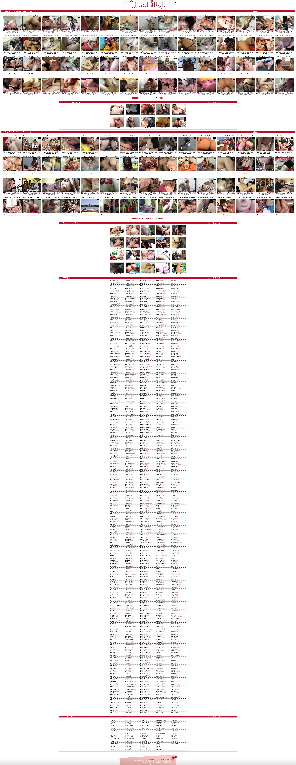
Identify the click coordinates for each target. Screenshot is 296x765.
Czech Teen (127, 540)
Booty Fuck (127, 309)
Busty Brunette (128, 390)
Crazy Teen (127, 500)
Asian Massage (113, 468)
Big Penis (112, 612)
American (226, 73)
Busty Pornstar (128, 401)
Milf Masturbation (159, 429)
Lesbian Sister (143, 712)
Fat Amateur (127, 657)
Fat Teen (127, 675)
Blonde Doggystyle (114, 694)
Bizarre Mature (113, 633)
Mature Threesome (159, 403)
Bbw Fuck (112, 519)
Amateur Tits (112, 374)
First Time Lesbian (144, 280)
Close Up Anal (128, 447)
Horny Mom (142, 451)
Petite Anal (158, 581)
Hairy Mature (143, 396)
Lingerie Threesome (160, 325)
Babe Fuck (112, 503)
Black (131, 153)
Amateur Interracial (114, 338)
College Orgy (128, 469)
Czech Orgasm (128, 539)
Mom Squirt (158, 481)
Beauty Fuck (112, 547)
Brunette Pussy (128, 364)
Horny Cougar (143, 442)
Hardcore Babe (143, 409)
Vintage (97, 172)
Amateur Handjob (113, 335)
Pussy (268, 32)
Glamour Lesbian (144, 341)
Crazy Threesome (129, 502)
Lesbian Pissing (143, 691)
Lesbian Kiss (143, 660)
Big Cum (112, 597)
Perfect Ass (158, 573)
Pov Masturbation (159, 623)
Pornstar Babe (159, 600)
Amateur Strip (113, 366)
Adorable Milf (113, 286)
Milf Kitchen (158, 427)
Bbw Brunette (113, 518)
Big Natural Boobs (114, 608)
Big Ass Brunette (113, 568)
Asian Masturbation (114, 469)
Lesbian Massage (144, 667)
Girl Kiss (142, 329)
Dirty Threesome (128, 574)
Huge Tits (142, 476)
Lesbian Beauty (143, 620)
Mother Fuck (158, 492)
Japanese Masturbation (145, 532)
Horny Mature (143, 448)
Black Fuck (112, 649)
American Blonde (113, 398)
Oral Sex (157, 532)
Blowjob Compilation (129, 298)
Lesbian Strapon (159, 293)
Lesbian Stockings (159, 291)
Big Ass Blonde (113, 566)
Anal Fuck (112, 417)
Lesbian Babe (143, 615)
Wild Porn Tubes (178, 235)
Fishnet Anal (143, 283)
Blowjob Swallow (128, 301)
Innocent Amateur (144, 479)
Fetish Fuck (127, 692)
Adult (163, 248)
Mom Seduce (158, 477)
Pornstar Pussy (159, 613)
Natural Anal (158, 500)
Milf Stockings (158, 447)
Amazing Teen (113, 395)
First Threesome (128, 712)
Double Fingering (129, 584)
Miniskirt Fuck (158, 460)
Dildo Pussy (127, 552)
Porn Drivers (178, 127)
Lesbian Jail (142, 658)
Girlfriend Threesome (144, 337)
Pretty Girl (158, 636)
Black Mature (112, 652)
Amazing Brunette (113, 385)
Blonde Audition (113, 678)
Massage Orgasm (159, 332)
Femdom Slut (128, 688)
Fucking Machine (144, 309)
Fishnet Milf (142, 286)
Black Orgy (112, 658)
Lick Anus (158, 316)
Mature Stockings (159, 398)
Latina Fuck (142, 584)
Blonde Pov (127, 283)
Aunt (58, 214)
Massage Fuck (159, 329)
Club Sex (127, 460)
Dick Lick (127, 548)
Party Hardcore (159, 569)
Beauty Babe (112, 542)
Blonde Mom (112, 712)
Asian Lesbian (113, 466)
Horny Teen (142, 458)
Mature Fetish (158, 362)
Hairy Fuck (142, 388)
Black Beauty (112, 641)
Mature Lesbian (159, 379)
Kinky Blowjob (143, 547)
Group (152, 152)
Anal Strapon (112, 432)
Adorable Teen (113, 290)
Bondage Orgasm (129, 304)
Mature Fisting (158, 364)
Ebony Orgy (127, 633)
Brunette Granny (128, 351)
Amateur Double (113, 325)
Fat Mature (127, 668)
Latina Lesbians (143, 589)
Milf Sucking (158, 450)
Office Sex (158, 523)
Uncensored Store (148, 235)
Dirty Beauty (127, 558)
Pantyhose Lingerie (160, 563)
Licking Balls (158, 319)
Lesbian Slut (158, 282)
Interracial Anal (143, 489)
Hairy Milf (142, 398)
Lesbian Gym (143, 654)
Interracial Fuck (143, 500)
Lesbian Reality (143, 700)
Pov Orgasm (158, 626)
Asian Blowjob (113, 451)
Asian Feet (112, 458)
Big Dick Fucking (113, 603)
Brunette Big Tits (128, 333)
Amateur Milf (112, 343)
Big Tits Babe (113, 615)
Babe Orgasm (113, 505)
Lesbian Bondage (144, 623)
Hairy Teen (142, 401)
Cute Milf (127, 526)
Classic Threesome (129, 440)
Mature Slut (158, 393)
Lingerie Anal (158, 320)
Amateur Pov (112, 354)
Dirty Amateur (128, 555)
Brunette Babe (128, 329)
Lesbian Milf (142, 671)
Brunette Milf (127, 356)
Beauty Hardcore (113, 548)
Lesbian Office (143, 679)
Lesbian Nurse (143, 678)
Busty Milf (127, 398)
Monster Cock (158, 485)
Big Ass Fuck (112, 573)
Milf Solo (157, 442)
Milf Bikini (158, 411)
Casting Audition (128, 406)
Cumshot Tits (128, 514)
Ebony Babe (127, 612)
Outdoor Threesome (160, 550)
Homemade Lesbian (144, 427)
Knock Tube (163, 261)
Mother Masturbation (160, 493)
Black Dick (112, 647)
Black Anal (112, 634)
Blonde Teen (128, 293)
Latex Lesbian (143, 565)
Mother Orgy (158, 497)
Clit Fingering (128, 442)
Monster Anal (158, 484)
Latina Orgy (142, 597)
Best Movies (135, 8)
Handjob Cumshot (144, 403)
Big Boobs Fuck (113, 584)
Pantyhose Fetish (159, 560)
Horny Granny (143, 445)
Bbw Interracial (113, 521)
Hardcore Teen (143, 422)
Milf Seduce (158, 440)
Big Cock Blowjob (113, 591)
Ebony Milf (127, 628)
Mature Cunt (158, 354)
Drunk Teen (127, 605)
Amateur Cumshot (114, 317)
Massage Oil (158, 330)
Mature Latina (158, 377)
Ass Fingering (113, 487)
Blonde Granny (113, 704)
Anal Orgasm (112, 424)
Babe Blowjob (113, 498)
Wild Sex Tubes (117, 248)
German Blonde (143, 317)
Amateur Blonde (113, 301)
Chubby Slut (127, 432)
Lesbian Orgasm (143, 683)
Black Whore (112, 673)
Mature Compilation (160, 353)
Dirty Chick (127, 563)
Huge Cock (142, 464)
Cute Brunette (128, 521)
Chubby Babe (128, 422)
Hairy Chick (142, 387)
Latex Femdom (143, 563)
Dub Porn (179, 115)
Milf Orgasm (158, 430)
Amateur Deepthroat (114, 320)
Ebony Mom (127, 629)
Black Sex (112, 663)
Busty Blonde (128, 388)
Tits (171, 31)
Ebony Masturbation (129, 626)
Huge (10, 53)
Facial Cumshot (128, 652)
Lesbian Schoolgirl (144, 704)
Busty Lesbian (128, 396)
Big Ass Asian (113, 563)
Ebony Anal (127, 610)
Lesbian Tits (158, 304)
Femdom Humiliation (129, 684)
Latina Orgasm (143, 595)
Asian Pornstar (113, 479)
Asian (26, 193)
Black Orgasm (113, 657)
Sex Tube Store (163, 273)
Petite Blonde (158, 582)
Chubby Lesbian (128, 426)
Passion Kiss (158, 571)
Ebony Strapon (128, 636)
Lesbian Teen (158, 301)
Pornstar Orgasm (159, 608)
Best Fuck (112, 558)
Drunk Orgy (127, 600)
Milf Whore (158, 458)
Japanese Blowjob (144, 523)
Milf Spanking (158, 443)
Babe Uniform (113, 508)
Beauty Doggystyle (114, 545)
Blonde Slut (127, 286)
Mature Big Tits (159, 346)
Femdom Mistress (129, 686)
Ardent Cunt (147, 115)
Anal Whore (112, 438)
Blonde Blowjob (113, 688)
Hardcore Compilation (145, 413)
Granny (38, 31)
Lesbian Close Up (144, 626)
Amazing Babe (113, 380)
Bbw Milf (112, 527)
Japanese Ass (143, 519)
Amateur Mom (113, 345)
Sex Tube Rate (148, 273)
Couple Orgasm (128, 489)
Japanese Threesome (145, 539)
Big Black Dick (113, 582)
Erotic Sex (127, 645)
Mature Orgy (158, 387)
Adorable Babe (113, 280)
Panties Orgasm (159, 557)
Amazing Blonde (113, 384)
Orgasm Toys (158, 536)
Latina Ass (142, 574)
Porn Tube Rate (178, 261)
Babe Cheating (113, 502)
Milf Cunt (157, 414)
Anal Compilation (113, 408)
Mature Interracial (159, 374)
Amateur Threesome (114, 372)
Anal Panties (112, 427)
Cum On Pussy (128, 508)
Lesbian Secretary (144, 705)
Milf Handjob (158, 424)
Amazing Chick (113, 387)
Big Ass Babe (113, 565)
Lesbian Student (159, 296)
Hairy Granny (143, 390)
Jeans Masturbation (144, 542)
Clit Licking (127, 443)
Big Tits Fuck (112, 618)
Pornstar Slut (158, 615)
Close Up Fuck (128, 448)
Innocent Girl (143, 484)
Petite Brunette (159, 584)
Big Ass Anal (112, 561)
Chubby (31, 32)
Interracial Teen (143, 513)
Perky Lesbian (159, 578)
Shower (288, 214)
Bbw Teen (112, 532)
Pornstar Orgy (158, 610)
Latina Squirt (143, 600)
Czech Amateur (128, 531)
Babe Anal (112, 495)
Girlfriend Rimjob (143, 333)
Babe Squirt (112, 506)
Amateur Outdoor (113, 353)
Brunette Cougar (128, 343)
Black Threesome (113, 670)
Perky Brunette (159, 576)
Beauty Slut (112, 553)
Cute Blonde (127, 519)
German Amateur (143, 314)
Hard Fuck (142, 406)
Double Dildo (128, 582)
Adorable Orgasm (113, 288)
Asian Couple (113, 455)
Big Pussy (112, 613)
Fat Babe (127, 660)
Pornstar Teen (158, 618)
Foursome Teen (143, 301)
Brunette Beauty (128, 332)
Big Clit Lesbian (113, 587)
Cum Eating (127, 503)
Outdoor (188, 73)
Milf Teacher (158, 451)
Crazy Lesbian (128, 498)
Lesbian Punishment (144, 697)
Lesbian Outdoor (143, 686)
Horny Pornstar (143, 455)
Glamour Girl (143, 340)
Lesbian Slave (159, 280)
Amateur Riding (113, 358)
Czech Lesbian (128, 537)
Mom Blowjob (158, 468)
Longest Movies (152, 8)
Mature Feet (158, 361)
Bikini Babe (112, 624)
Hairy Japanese (143, 392)
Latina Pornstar (143, 599)
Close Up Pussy (128, 455)
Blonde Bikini (113, 686)
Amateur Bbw (113, 299)
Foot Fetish (142, 295)
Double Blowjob (128, 581)
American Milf (113, 403)
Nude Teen (158, 510)
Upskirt (226, 53)
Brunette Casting (128, 338)
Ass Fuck (112, 490)
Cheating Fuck (128, 416)
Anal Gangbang (113, 419)
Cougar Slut (127, 482)
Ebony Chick (128, 620)
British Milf (127, 322)
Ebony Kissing (128, 623)
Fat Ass (126, 658)
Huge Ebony (143, 469)
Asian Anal (112, 445)
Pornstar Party (158, 612)
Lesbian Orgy (143, 684)
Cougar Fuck (128, 479)
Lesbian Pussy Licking (145, 699)
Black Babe (112, 637)
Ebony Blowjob (128, 616)
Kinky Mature (143, 552)
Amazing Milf (112, 392)
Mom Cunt (158, 469)
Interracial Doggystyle (144, 497)
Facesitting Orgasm (129, 650)
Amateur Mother (113, 346)
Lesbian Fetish (143, 642)
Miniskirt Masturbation (160, 461)
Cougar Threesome (129, 484)
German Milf (142, 324)
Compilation (174, 72)
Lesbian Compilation (144, 629)
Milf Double (158, 417)
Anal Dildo (112, 411)
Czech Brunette (128, 536)
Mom (268, 52)
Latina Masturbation (144, 591)
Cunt (248, 53)
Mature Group (158, 369)
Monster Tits (158, 487)
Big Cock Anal (113, 589)
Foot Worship (143, 296)
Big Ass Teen (112, 581)
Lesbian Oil (142, 681)
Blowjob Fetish (128, 299)
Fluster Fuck (117, 127)
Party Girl (157, 568)
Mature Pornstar (159, 388)
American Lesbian (114, 401)
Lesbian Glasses (143, 650)
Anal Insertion (113, 421)
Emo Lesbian (128, 641)
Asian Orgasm (113, 476)
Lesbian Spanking (159, 286)
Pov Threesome (159, 628)
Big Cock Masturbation (114, 595)
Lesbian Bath (143, 616)
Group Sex (142, 374)
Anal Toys (112, 437)
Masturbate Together (160, 333)
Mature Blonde (159, 348)
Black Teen (112, 668)
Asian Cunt (112, 456)
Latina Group (143, 586)
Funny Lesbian (143, 311)
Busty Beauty (128, 387)
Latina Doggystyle (144, 582)
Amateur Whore (113, 375)
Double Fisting (128, 586)
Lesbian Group (143, 652)
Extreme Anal (128, 649)
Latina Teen (142, 602)
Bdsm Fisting (112, 537)
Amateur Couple (113, 316)
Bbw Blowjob (112, 516)
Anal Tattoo (112, 434)
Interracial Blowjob (144, 493)
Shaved (271, 52)
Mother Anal (158, 489)
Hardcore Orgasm (144, 417)
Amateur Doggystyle (114, 324)
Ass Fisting (112, 489)
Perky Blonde (158, 574)
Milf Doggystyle (159, 416)
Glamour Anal (143, 338)
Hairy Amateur (143, 375)
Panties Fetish (158, 553)
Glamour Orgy (143, 346)
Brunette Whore (128, 375)
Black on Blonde (113, 675)
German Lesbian (143, 322)
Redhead (230, 32)
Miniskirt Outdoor (159, 463)
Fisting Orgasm (143, 290)
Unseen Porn (163, 235)
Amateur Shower (113, 359)
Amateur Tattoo (113, 369)
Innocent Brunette (144, 482)
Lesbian (17, 31)
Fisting (91, 194)
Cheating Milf (128, 417)
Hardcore (115, 52)
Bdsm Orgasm (113, 539)
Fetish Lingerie (128, 696)
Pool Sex (157, 595)
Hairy (65, 31)
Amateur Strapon (113, 364)
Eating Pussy (128, 607)
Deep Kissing (128, 544)
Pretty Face (158, 634)
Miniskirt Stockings (159, 464)
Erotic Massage (128, 644)
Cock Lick (127, 461)
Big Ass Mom (112, 578)
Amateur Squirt (113, 362)
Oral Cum (158, 527)
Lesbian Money (143, 675)
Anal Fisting (112, 414)
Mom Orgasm (158, 476)
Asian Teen (112, 484)
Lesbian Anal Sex (144, 612)
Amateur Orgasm (113, 350)
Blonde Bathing (113, 681)
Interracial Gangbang (144, 502)
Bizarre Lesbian (113, 631)
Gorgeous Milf (143, 358)
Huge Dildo (142, 468)
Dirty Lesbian (128, 566)
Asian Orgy (112, 477)
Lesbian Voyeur (159, 309)
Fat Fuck (127, 665)
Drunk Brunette (128, 594)
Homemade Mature (144, 429)
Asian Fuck (112, 461)
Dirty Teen (127, 573)
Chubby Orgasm (128, 430)
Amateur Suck (113, 367)
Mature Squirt (158, 396)
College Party (128, 471)
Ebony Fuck (127, 621)
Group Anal (142, 367)
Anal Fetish (112, 413)
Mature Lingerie (159, 380)
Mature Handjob (159, 371)
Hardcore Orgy (143, 419)
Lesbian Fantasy (143, 639)
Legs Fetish (142, 607)
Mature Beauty (159, 343)
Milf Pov (157, 437)
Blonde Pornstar (128, 282)
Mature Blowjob (159, 350)
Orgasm (264, 32)
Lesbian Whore (159, 311)
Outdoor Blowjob (159, 542)
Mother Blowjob (159, 490)
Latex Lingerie (143, 566)
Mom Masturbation (159, 474)
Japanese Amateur (144, 518)
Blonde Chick (113, 691)
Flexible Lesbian (143, 291)
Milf (168, 53)
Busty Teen (127, 403)
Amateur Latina (113, 340)
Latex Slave (142, 569)
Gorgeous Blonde (144, 353)
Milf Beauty (158, 409)
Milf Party (157, 434)
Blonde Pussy (128, 285)
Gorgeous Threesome (145, 359)
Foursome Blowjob (144, 298)
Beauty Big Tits (113, 544)
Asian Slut (112, 482)
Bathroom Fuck (113, 514)
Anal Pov (112, 429)
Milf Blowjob (158, 413)
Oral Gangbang (159, 531)
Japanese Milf (143, 534)
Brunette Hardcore (129, 353)
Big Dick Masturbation (114, 605)
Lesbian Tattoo (159, 298)
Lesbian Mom (143, 673)
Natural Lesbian (159, 503)
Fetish (288, 93)
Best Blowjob (112, 557)
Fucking (58, 172)
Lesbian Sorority (159, 285)
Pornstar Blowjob (159, 602)
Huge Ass (142, 461)
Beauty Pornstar (113, 552)
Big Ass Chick (113, 569)
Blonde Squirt (128, 290)
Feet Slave (127, 679)
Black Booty (112, 644)
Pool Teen (158, 597)
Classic (89, 173)
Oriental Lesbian (159, 539)
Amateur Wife (113, 377)
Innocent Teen (143, 487)
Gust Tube (133, 261)
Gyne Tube (148, 261)
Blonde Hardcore (113, 705)
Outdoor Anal (158, 540)
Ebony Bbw (127, 613)
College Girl (127, 468)
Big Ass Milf (112, 576)
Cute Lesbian (128, 524)
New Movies (143, 8)
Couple (186, 53)
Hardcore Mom (143, 416)
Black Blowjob (113, 642)
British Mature (128, 320)
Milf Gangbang (159, 422)
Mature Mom (158, 384)
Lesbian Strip (158, 295)
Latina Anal (142, 573)
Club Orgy (127, 456)
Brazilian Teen (128, 314)
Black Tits (112, 671)
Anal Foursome (113, 416)
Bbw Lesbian (112, 524)
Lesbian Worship (159, 312)
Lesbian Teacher (159, 299)
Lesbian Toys (158, 306)
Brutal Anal (127, 377)
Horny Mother (143, 453)
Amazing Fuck (113, 388)
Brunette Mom (128, 358)
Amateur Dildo (113, 322)
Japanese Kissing (144, 527)
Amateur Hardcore (114, 337)
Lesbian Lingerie (143, 663)
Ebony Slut (127, 634)
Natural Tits (158, 508)
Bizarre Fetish (113, 629)
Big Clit (111, 586)
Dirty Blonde (127, 560)
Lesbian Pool (143, 692)
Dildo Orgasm (128, 550)
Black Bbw (112, 639)
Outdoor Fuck (158, 544)
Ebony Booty (128, 618)
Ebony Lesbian (128, 624)
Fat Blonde (127, 662)
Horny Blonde (143, 437)
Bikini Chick (112, 626)
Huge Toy (142, 477)
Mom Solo (158, 479)
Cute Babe (127, 518)
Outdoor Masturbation (160, 545)
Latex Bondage (143, 561)
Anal (186, 152)
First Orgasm (128, 710)
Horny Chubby (143, 440)
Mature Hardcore (159, 372)
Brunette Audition (128, 327)
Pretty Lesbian (159, 637)
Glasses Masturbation (144, 350)
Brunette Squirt (128, 369)
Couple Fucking (128, 485)
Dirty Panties (128, 569)
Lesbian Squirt (159, 288)
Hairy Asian (142, 379)
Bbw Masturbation (114, 526)
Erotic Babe (127, 642)
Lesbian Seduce (143, 707)
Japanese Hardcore (144, 526)
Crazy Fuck (127, 497)
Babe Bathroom (113, 497)
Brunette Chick (128, 341)
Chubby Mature (128, 427)
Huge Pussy (142, 472)
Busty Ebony (127, 392)
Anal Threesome (113, 435)
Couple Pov (127, 490)
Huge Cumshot (143, 466)
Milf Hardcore (158, 426)
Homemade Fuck (144, 426)
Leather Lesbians (144, 605)
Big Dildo (112, 607)
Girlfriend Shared (144, 335)
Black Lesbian (113, 650)
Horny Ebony (143, 443)
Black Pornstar (113, 660)
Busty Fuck (127, 393)
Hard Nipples (143, 408)
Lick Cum (157, 317)
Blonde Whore (128, 296)
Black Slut (112, 665)
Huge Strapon (143, 474)
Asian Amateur (113, 443)
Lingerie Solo (158, 322)
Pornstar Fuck (158, 605)
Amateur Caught (113, 307)
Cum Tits (127, 511)
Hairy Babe (142, 380)
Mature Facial (158, 359)
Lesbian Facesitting (144, 637)
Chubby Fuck (128, 424)
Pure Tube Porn (117, 273)
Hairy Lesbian (143, 393)
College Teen (128, 474)
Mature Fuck (158, 366)
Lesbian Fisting (143, 645)
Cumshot (171, 152)
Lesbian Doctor (143, 634)
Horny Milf (142, 450)
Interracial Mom (143, 506)
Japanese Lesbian (144, 529)
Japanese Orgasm (144, 536)
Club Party (127, 458)
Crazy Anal (127, 493)
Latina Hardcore (143, 587)
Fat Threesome (128, 676)
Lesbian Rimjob (143, 702)
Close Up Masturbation (130, 451)
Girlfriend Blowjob (144, 332)
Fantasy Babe (128, 655)
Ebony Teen (127, 637)
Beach (84, 214)
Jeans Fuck (142, 540)
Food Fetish (142, 293)
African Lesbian (113, 293)
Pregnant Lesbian (159, 629)
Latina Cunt (142, 581)
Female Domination (129, 681)
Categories (161, 8)
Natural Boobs (159, 502)
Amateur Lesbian (113, 341)
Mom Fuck (158, 472)
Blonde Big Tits (113, 684)
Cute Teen (127, 529)
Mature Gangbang (159, 367)
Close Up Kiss (128, 450)
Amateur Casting (113, 306)
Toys (55, 53)
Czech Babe (127, 532)
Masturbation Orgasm (160, 335)
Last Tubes (132, 127)
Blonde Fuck (112, 700)
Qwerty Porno (117, 235)
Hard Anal (142, 405)
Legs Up (142, 610)
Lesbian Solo (158, 283)
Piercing (209, 173)
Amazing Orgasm (113, 393)
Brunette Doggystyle (129, 345)
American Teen (113, 405)
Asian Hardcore (113, 463)
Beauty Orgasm (113, 550)
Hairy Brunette (143, 385)
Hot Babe (142, 460)
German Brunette (144, 319)
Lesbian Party (143, 689)
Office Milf (158, 521)
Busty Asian (127, 384)
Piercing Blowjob (159, 591)
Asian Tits (112, 485)
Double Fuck (128, 587)
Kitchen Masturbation (144, 557)
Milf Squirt (158, 445)
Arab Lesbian (113, 442)
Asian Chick (112, 453)
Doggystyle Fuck (128, 578)
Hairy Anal (142, 377)
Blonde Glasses (113, 702)
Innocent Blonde (143, 481)
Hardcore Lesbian (144, 414)
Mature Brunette (159, 351)
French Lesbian (143, 306)
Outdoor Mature (159, 547)
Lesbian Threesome (160, 303)
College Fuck (128, 466)
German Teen (143, 325)
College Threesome (129, 476)
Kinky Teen (142, 553)
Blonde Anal (112, 676)
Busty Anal (127, 382)
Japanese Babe (143, 521)
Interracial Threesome (145, 514)
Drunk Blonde (128, 592)
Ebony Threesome (129, 639)
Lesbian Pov (143, 696)
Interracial (127, 153)
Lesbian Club (143, 628)
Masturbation (8, 32)
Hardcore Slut (143, 421)
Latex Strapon (143, 571)
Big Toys (112, 623)
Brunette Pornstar (129, 361)
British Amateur (128, 316)
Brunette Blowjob (128, 337)
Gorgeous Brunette (144, 354)
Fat (17, 32)
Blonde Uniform (128, 295)
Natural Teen (158, 506)
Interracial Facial (143, 498)
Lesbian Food (143, 647)
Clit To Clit (127, 445)
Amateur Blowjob (113, 303)
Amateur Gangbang (114, 332)
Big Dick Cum (113, 602)
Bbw (26, 31)
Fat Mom (127, 671)
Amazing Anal (113, 379)
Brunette (147, 31)
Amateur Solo (113, 361)
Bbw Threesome (113, 534)
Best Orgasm (112, 560)
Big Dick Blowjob (113, 600)
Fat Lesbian (127, 667)
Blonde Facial (113, 697)
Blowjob (107, 52)
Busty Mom (127, 400)
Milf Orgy (157, 432)
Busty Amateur (128, 380)
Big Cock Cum (113, 592)
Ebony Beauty (128, 615)
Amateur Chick (113, 309)
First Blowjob (128, 707)
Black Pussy (112, 662)
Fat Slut (126, 673)
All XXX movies (117, 115)
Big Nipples (112, 610)
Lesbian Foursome (144, 649)
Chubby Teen (128, 434)
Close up (290, 52)
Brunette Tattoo (128, 371)
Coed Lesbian (128, 463)
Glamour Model (143, 345)
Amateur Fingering (114, 329)
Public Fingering (159, 642)
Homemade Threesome (145, 432)
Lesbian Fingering (144, 644)
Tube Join (133, 115)
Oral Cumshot (158, 529)
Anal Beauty (112, 406)
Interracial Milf (143, 505)
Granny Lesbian (143, 364)
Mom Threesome (159, 482)
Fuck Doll (142, 307)
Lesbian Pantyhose (144, 688)
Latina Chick (143, 579)
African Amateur (113, 291)
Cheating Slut (128, 419)
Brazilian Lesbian (129, 312)
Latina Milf (142, 592)
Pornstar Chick (159, 603)
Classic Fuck (128, 437)
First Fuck (127, 709)
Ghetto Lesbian (143, 327)
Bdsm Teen (112, 540)
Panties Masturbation (160, 555)
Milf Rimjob (158, 438)
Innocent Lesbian (144, 485)
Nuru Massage (159, 513)
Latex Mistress (143, 568)
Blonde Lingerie (113, 709)
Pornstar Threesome (160, 620)
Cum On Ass (127, 505)
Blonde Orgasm (128, 280)
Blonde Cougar (113, 692)
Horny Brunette (143, 438)
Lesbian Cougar (143, 631)
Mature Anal (158, 338)
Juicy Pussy (142, 544)
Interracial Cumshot (144, 495)
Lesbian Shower (143, 710)
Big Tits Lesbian (113, 620)
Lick (70, 32)
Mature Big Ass (159, 345)
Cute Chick (127, 523)
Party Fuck (158, 566)
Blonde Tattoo (128, 291)
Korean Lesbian (143, 560)
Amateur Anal (113, 295)
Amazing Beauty (113, 382)
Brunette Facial (128, 348)
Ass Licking (112, 492)
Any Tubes (117, 261)
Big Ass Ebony (113, 571)
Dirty (173, 31)
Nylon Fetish (158, 514)
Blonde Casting (113, 689)
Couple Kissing (128, 487)
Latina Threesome (144, 603)
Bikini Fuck (112, 628)
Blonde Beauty (113, 683)
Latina (113, 193)
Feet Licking (127, 678)
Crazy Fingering (128, 495)
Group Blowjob (143, 369)
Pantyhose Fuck (159, 561)
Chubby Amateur (128, 421)
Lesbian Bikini (143, 621)
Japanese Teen (143, 537)
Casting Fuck (128, 408)
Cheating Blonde (128, 413)
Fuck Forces (163, 127)
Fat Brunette (127, 663)
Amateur (9, 31)
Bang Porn (163, 115)
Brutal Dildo (127, 379)
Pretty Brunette (159, 633)
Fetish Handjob (128, 694)
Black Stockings (113, 667)
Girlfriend (246, 32)
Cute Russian (128, 527)
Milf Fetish (158, 419)
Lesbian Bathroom (144, 618)
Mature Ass (158, 340)
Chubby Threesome (129, 435)
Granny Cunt (143, 361)
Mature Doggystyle (159, 358)
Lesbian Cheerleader (144, 624)
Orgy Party (158, 537)
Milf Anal (157, 408)
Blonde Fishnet (113, 699)
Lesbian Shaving (143, 709)
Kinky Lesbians (143, 550)
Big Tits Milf (112, 621)
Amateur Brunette (113, 304)
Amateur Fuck (113, 330)
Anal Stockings (113, 430)
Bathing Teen (113, 511)
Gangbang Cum (143, 312)
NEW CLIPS (141, 98)
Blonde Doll (112, 696)
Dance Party (127, 542)
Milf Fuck (157, 421)
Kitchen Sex (142, 558)
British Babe (127, 317)
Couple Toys (127, 492)
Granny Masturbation (144, 366)
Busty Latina (127, 395)
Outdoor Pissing (159, 548)
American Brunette (114, 400)
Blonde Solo (127, 288)
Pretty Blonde (158, 631)
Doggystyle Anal (128, 576)
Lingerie (290, 152)
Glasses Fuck (143, 348)
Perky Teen (158, 579)
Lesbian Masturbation (144, 668)
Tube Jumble (132, 235)
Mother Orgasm (159, 495)
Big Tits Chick (113, 616)
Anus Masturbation (114, 440)
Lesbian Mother (143, 676)
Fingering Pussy (128, 704)
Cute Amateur (128, 516)
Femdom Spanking (129, 689)
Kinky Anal (142, 545)
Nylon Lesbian (159, 516)
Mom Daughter (159, 471)
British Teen (127, 324)
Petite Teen (158, 589)
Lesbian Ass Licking (144, 613)
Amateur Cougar (113, 314)
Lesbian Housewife (144, 655)
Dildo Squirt (127, 553)
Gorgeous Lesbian (144, 356)
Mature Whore (158, 406)
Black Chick (112, 645)
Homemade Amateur (144, 424)
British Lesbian (128, 319)
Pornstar (207, 94)
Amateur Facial (113, 327)
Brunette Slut (128, 366)
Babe (8, 52)
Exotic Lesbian (128, 647)
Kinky (283, 94)
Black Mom (112, 655)
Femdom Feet (128, 683)
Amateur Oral (113, 348)
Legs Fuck (142, 608)
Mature (13, 32)
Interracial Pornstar (144, 511)
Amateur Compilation (114, 312)
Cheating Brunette (129, 414)
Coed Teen (127, 464)
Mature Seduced (159, 392)
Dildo (129, 32)
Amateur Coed (113, 311)
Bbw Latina (112, 523)
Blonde (13, 31)
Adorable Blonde (113, 282)
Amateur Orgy (113, 351)
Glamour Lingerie (144, 343)
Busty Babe (127, 385)
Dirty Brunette (128, 561)
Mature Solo (158, 395)
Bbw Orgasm (112, 529)
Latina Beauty (143, 576)
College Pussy (128, 472)
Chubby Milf (127, 429)
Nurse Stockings (159, 511)
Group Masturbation (144, 372)
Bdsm (68, 152)
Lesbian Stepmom (159, 290)
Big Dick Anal (113, 599)
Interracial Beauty (144, 492)
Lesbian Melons (143, 670)
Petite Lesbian (159, 587)
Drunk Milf (127, 599)
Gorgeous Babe (143, 351)
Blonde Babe (112, 679)
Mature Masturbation (160, 382)
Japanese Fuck (143, 524)
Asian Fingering (113, 460)
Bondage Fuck (128, 303)
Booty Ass (127, 307)
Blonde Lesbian (113, 707)
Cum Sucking (128, 510)
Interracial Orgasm (144, 508)
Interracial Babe (143, 490)
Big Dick (51, 173)
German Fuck (143, 320)
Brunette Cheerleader (129, 340)
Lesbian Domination (144, 636)
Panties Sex (158, 558)
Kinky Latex (142, 548)
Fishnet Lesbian (143, 285)
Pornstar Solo (158, 616)
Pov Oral (157, 624)
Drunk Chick (127, 595)
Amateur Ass (112, 296)
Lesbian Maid (143, 665)
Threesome (49, 53)
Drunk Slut (127, 603)
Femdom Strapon (128, 691)
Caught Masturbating (129, 409)
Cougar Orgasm (128, 481)
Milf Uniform (158, 456)
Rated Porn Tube (132, 273)
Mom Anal (158, 466)
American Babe (113, 396)
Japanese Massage (144, 531)
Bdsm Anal (112, 536)
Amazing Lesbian (113, 390)
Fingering (228, 31)
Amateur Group (113, 333)
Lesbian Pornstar (144, 694)
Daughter (52, 32)
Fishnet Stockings (144, 288)
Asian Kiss (112, 464)
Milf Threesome (159, 453)
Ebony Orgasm (128, 631)
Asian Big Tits (113, 450)
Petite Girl (158, 586)
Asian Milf (112, 472)
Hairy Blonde (143, 384)
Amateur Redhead (114, 356)
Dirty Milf (127, 568)
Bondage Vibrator (129, 306)
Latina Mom (142, 594)
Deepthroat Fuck (128, 547)
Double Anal (127, 579)
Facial (175, 152)
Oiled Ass (157, 524)
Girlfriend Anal (143, 330)
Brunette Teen (128, 372)
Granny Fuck (143, 362)
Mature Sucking (159, 400)
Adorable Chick (113, 285)
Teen (145, 32)
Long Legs (158, 327)
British (150, 153)
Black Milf (112, 654)
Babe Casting (113, 500)
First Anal (127, 705)
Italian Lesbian (143, 516)
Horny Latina (143, 447)
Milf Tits (157, 455)
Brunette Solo (128, 367)
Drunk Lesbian (128, 597)
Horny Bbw (142, 435)
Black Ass (112, 636)
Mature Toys (158, 405)
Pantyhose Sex (159, 565)
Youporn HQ (132, 248)
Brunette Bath (128, 330)
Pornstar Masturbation (160, 607)
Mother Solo (158, 498)
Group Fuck (142, 371)
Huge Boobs (143, 463)
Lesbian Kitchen (143, 662)
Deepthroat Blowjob (129, 545)
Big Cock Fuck (113, 594)
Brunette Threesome (129, 374)
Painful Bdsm (158, 552)
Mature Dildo (158, 356)
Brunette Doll (128, 346)
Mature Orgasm (159, 385)
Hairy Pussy (142, 400)
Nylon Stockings (159, 518)
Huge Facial (142, 471)
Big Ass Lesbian (113, 574)
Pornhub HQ (148, 127)
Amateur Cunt (113, 319)
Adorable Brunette (114, 283)
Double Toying (128, 589)
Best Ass (112, 555)
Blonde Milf (112, 710)
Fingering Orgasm (129, 702)
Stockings (129, 73)
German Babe (143, 316)
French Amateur (143, 303)
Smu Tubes (178, 273)
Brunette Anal (128, 325)
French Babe (143, 304)
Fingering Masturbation (130, 700)
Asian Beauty (113, 448)
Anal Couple (112, 409)
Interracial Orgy (143, 510)
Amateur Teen (113, 371)
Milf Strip (157, 448)
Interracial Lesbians (144, 503)
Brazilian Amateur (129, 311)
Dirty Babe (127, 557)
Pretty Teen (158, 641)
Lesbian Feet (143, 641)
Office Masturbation (160, 519)
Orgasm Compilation (160, 534)
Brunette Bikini (128, 335)
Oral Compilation (159, 526)
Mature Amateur (159, 337)
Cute (30, 153)
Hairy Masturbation (144, 395)
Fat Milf (126, 670)
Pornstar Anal (158, 599)
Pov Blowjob (158, 621)
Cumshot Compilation (129, 513)
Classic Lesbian (128, 438)
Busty (127, 31)
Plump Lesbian (159, 592)
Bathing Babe (113, 510)
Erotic (210, 194)
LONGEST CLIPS (149, 98)
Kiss (263, 53)
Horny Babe (142, 434)
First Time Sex (143, 282)
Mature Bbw (158, 341)
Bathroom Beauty (113, 513)
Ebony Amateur (128, 608)
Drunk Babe (127, 591)
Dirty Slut (127, 571)
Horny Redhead (143, 456)
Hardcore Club (143, 411)
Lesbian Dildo (143, 633)
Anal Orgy (112, 426)
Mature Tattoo (158, 401)
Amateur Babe (113, 298)
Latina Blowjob (143, 578)
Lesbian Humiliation (144, 657)
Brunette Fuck (128, 350)
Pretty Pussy (158, 639)
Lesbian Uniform (159, 307)
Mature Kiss (158, 375)
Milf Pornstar (158, 435)
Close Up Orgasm (129, 453)
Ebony (191, 152)
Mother (49, 32)
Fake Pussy (127, 654)
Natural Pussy (158, 505)
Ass (15, 32)
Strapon (13, 53)
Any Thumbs (178, 248)
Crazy (87, 153)
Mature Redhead (159, 390)
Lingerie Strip (158, 324)
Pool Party (158, 594)
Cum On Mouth (128, 506)
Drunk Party (127, 602)
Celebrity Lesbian (129, 411)
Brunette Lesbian (128, 354)
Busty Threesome (129, 405)
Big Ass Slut (112, 579)
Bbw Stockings (113, 531)
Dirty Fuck (127, 565)
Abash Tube (148, 248)
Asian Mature (113, 471)
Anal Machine (113, 422)
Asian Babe (112, 447)
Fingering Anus (128, 697)
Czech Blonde (128, 534)
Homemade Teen (144, 430)
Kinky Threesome (144, 555)
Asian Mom (112, 474)
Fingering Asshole (129, 699)
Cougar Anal (127, 477)
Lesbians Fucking (159, 314)
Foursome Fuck (143, 299)
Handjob (87, 31)
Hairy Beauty (143, 382)
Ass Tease (112, 493)
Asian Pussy (112, 481)
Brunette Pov (128, 362)
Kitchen (209, 73)
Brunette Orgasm (128, 359)
